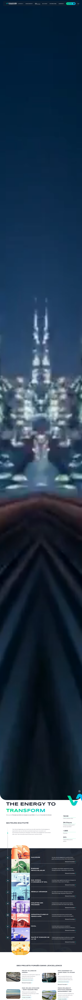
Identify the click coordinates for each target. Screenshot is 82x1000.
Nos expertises (37, 3)
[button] (20, 3)
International (53, 3)
